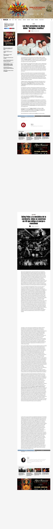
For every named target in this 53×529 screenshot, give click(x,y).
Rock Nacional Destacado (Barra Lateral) (8, 62)
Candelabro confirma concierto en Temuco (7, 52)
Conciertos (24, 19)
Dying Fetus (29, 451)
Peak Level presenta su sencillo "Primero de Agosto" (7, 55)
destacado (28, 117)
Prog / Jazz (11, 59)
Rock (12, 59)
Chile (13, 19)
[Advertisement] (33, 162)
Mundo (10, 19)
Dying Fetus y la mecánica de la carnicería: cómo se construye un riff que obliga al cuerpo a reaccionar (9, 25)
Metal (30, 117)
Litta (32, 226)
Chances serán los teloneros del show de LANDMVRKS (8, 71)
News (9, 59)
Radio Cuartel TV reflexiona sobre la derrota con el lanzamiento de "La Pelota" (8, 49)
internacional (33, 451)
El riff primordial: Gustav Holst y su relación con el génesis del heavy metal (8, 68)
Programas (36, 19)
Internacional (7, 59)
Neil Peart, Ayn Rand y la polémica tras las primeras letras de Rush (8, 61)
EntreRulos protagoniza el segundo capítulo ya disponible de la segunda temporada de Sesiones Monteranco (8, 65)
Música (16, 19)
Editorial (32, 19)
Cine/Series (28, 19)
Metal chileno (33, 117)
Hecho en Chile (5, 62)
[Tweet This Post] (8, 28)
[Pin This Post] (10, 28)
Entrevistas (19, 19)
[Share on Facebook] (5, 28)
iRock (32, 124)
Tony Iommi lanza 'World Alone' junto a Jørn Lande (8, 58)
